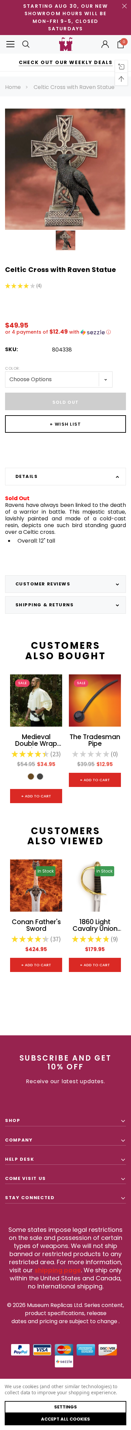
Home (13, 87)
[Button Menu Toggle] (10, 44)
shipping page (58, 1270)
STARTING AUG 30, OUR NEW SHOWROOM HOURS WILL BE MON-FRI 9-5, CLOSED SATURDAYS (65, 17)
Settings (65, 1407)
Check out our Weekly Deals (66, 62)
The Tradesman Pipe (95, 741)
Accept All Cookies (65, 1419)
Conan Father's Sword (36, 926)
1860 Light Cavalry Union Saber (95, 926)
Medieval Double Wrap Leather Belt (36, 741)
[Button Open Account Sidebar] (105, 44)
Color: (12, 368)
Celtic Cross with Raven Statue (74, 87)
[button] (65, 332)
